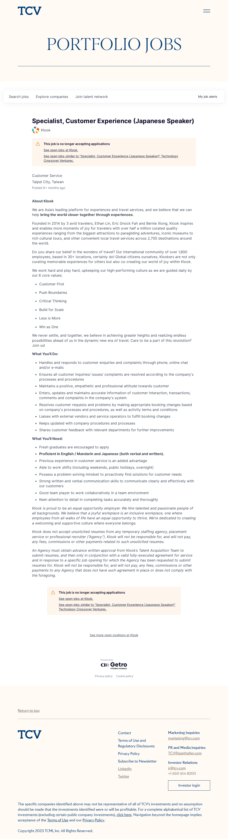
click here (124, 814)
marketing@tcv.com (184, 738)
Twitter (123, 776)
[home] (64, 11)
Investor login (189, 785)
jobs (19, 96)
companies (52, 96)
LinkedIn (125, 768)
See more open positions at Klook (114, 635)
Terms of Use (57, 820)
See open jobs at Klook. (61, 150)
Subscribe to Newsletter (137, 761)
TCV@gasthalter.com (185, 753)
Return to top (28, 710)
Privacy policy (104, 676)
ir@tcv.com (177, 768)
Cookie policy (124, 676)
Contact (124, 733)
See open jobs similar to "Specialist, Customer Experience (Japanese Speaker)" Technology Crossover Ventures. (111, 158)
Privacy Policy (129, 753)
